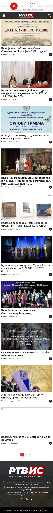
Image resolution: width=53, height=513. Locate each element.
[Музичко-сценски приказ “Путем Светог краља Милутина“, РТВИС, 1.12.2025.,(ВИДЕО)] (26, 249)
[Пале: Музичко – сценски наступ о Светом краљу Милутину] (26, 294)
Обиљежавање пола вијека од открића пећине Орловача (25, 354)
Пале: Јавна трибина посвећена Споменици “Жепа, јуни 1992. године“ (24, 50)
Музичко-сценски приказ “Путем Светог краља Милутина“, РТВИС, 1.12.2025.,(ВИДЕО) (25, 268)
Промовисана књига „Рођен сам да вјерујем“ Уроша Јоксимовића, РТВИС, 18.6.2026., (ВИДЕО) (24, 93)
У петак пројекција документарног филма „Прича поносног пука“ (22, 396)
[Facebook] (21, 500)
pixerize (36, 510)
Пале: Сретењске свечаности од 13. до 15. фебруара (26, 438)
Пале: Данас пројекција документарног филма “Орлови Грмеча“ (25, 137)
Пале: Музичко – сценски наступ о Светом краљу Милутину (21, 312)
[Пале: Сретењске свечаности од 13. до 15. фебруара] (26, 420)
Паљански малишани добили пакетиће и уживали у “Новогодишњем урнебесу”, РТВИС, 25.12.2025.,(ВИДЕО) (26, 180)
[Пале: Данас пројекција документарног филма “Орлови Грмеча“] (26, 119)
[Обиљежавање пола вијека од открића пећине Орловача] (26, 336)
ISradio (4, 54)
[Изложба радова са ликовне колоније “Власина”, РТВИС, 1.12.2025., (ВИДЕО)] (26, 207)
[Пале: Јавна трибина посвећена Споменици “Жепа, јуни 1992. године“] (26, 32)
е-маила (28, 495)
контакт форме (40, 495)
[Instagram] (27, 500)
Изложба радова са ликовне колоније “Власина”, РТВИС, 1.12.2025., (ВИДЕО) (24, 224)
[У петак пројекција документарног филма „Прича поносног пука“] (26, 378)
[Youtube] (32, 500)
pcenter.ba (45, 510)
